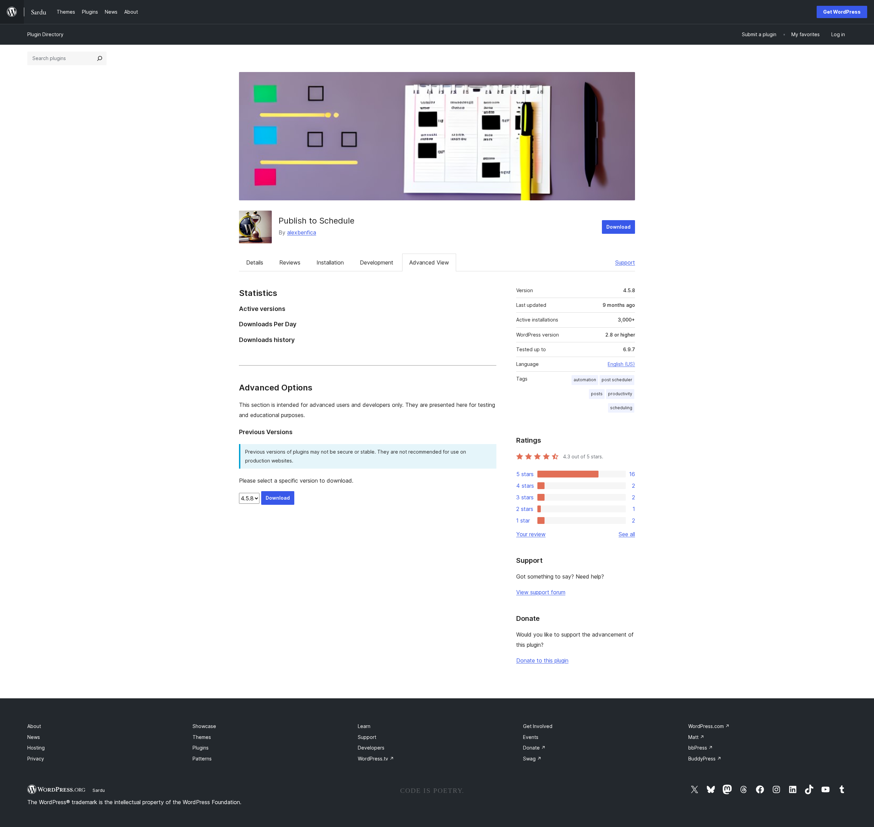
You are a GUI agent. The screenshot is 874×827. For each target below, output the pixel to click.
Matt (696, 737)
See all (627, 534)
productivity (620, 393)
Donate (534, 748)
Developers (371, 748)
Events (530, 737)
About (34, 726)
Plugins (201, 748)
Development (376, 262)
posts (597, 393)
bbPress (700, 748)
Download (618, 227)
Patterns (202, 758)
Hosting (36, 748)
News (33, 737)
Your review (531, 534)
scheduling (621, 407)
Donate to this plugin (542, 660)
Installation (330, 262)
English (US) (621, 364)
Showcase (204, 726)
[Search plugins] (100, 58)
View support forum (540, 592)
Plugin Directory (45, 34)
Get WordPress (842, 12)
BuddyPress (704, 758)
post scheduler (617, 379)
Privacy (35, 758)
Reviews (289, 262)
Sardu (99, 790)
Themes (202, 737)
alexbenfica (301, 232)
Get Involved (537, 726)
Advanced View (429, 262)
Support (625, 262)
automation (585, 379)
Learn (364, 726)
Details (254, 262)
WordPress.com (709, 726)
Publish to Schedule (316, 221)
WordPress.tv (376, 758)
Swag (532, 758)
